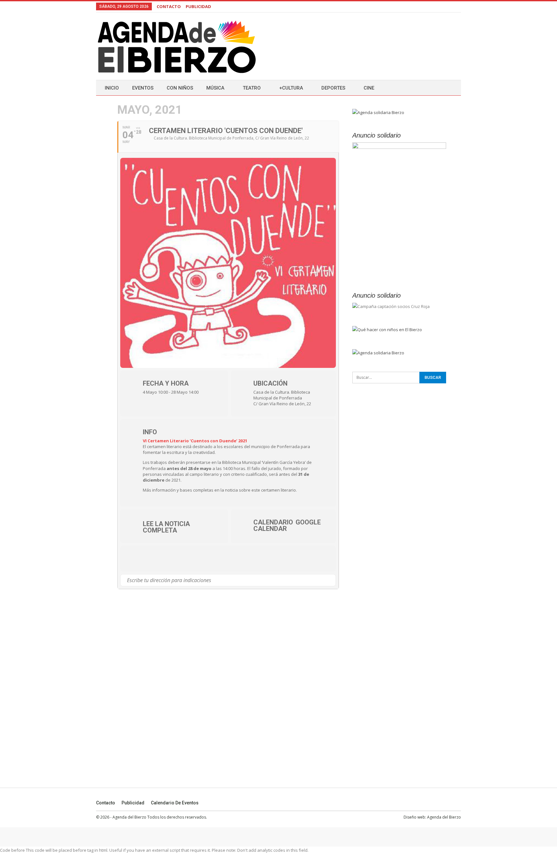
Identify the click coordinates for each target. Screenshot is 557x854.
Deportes (333, 88)
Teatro (252, 88)
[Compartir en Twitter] (154, 559)
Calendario (273, 522)
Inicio (112, 88)
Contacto (105, 802)
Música (215, 88)
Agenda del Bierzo (444, 817)
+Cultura (291, 88)
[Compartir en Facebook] (135, 559)
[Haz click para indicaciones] (331, 580)
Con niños (180, 88)
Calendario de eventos (175, 802)
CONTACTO (169, 6)
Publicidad (133, 802)
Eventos (142, 88)
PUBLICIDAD (198, 6)
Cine (369, 88)
